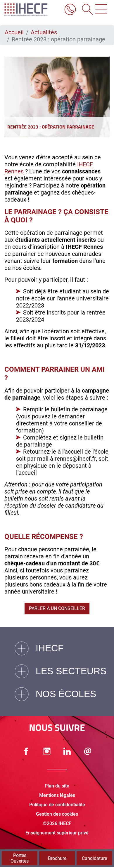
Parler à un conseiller (57, 608)
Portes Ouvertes (20, 858)
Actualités (44, 32)
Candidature (94, 858)
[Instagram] (46, 751)
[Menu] (101, 10)
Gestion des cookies (57, 814)
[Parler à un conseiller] (70, 10)
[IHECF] (31, 10)
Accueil (14, 32)
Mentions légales (57, 795)
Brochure (57, 858)
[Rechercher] (85, 10)
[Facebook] (26, 751)
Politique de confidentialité (57, 804)
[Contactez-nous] (87, 751)
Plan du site (57, 786)
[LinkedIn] (67, 751)
